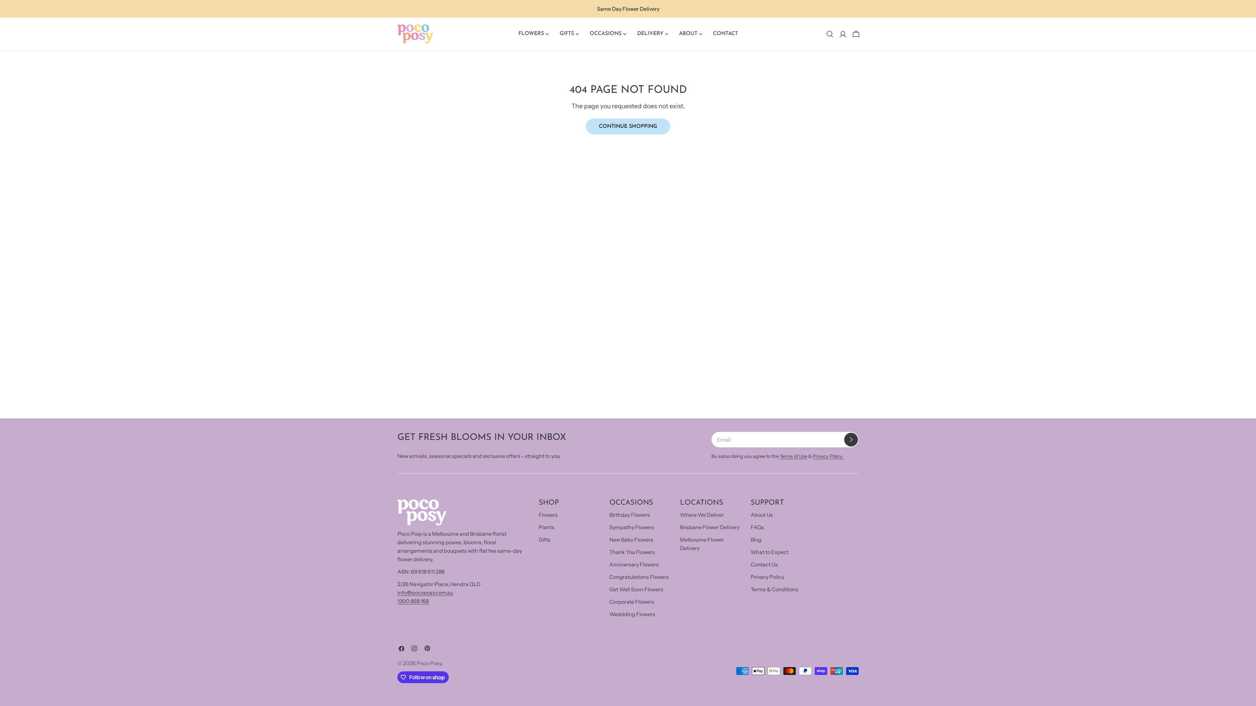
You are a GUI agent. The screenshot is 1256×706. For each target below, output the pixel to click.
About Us (762, 515)
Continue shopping (628, 126)
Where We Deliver (702, 515)
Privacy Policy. (828, 456)
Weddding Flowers (632, 614)
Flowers (548, 515)
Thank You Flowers (632, 552)
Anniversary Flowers (634, 564)
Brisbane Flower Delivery (710, 527)
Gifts (544, 539)
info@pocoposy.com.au (425, 592)
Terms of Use (793, 456)
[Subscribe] (851, 439)
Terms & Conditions (774, 589)
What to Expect (770, 552)
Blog (756, 539)
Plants (546, 527)
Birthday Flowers (629, 515)
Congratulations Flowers (639, 577)
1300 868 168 (413, 601)
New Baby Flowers (631, 539)
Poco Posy (429, 663)
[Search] (829, 34)
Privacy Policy (767, 577)
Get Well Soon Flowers (636, 589)
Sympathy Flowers (631, 527)
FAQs (757, 527)
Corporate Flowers (631, 601)
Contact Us (764, 564)
